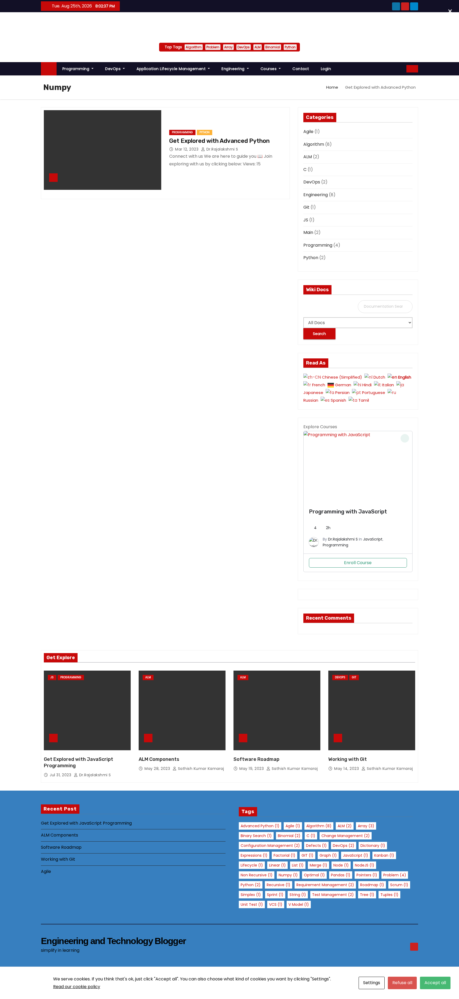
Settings (371, 983)
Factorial (284, 855)
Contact (300, 68)
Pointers (366, 875)
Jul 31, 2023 (61, 775)
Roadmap (372, 884)
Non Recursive (257, 875)
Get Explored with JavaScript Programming (86, 823)
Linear (277, 865)
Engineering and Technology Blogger (229, 26)
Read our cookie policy (76, 987)
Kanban (384, 855)
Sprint (275, 894)
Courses (269, 68)
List (298, 865)
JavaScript (372, 539)
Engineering (234, 68)
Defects (316, 845)
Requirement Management (325, 884)
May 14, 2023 (347, 768)
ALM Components (159, 759)
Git (306, 207)
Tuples (389, 894)
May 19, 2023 (252, 768)
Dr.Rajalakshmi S (221, 149)
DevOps (243, 47)
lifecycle (252, 865)
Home (332, 87)
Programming (76, 68)
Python (290, 47)
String (298, 894)
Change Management (345, 835)
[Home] (49, 69)
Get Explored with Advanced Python (219, 140)
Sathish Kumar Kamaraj (200, 768)
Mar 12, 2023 (187, 149)
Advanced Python (260, 826)
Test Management (333, 894)
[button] (402, 69)
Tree (367, 894)
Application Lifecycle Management (172, 68)
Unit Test (252, 904)
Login (326, 68)
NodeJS (364, 865)
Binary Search (256, 835)
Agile (308, 131)
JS (305, 220)
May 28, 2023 (157, 768)
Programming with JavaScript (348, 511)
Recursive (278, 884)
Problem (212, 47)
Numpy (288, 875)
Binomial (272, 47)
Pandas (340, 875)
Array (228, 47)
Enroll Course (358, 563)
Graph (328, 855)
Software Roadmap (256, 759)
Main (308, 232)
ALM (257, 47)
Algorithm (194, 47)
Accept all (435, 983)
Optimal (314, 875)
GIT (307, 855)
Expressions (254, 855)
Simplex (251, 894)
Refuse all (402, 983)
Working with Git (347, 759)
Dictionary (372, 845)
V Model (298, 904)
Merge (318, 865)
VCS (275, 904)
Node (341, 865)
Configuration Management (270, 845)
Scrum (399, 884)
